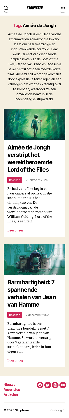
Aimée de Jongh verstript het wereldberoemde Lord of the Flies (29, 158)
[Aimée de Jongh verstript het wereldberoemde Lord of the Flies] (34, 124)
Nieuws (9, 385)
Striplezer (34, 8)
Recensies (12, 390)
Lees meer (15, 230)
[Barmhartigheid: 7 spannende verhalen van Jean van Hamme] (34, 259)
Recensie (14, 180)
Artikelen (11, 395)
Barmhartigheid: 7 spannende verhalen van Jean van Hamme (31, 293)
